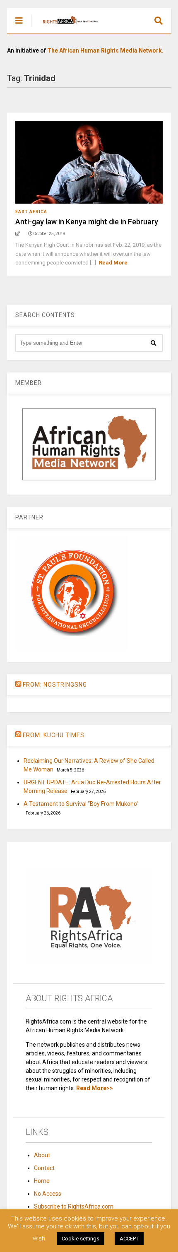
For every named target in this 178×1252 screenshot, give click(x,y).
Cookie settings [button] (80, 1238)
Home (42, 1181)
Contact (44, 1168)
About (42, 1155)
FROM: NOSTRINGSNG (55, 684)
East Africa (31, 211)
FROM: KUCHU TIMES (53, 735)
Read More (113, 263)
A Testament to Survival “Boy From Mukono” (81, 803)
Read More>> (94, 1088)
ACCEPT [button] (129, 1238)
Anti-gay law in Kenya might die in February (86, 221)
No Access (47, 1193)
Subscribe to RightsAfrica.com (73, 1206)
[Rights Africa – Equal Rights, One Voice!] (66, 27)
